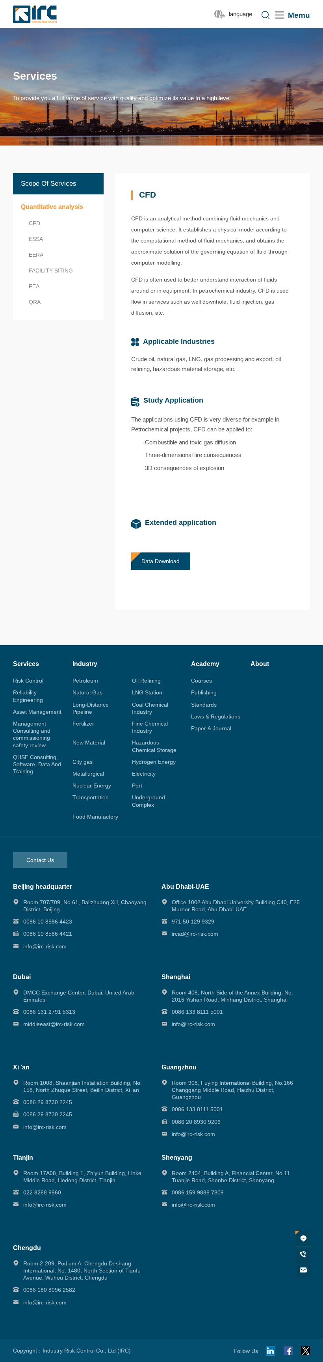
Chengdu (27, 1247)
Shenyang (177, 1157)
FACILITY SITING (51, 270)
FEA (34, 286)
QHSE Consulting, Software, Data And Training (37, 764)
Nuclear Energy (91, 785)
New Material (88, 742)
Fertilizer (83, 723)
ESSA (36, 239)
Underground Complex (148, 801)
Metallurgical (88, 774)
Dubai (22, 977)
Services (26, 663)
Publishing (204, 692)
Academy (205, 663)
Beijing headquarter (42, 886)
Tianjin (23, 1157)
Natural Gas (87, 692)
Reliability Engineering (28, 696)
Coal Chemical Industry (150, 708)
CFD (34, 223)
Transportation (90, 797)
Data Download (160, 561)
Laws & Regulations (215, 716)
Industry (84, 663)
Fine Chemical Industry (150, 727)
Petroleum (85, 680)
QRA (35, 302)
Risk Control (28, 680)
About (260, 663)
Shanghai (176, 977)
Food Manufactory (95, 816)
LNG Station (147, 692)
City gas (82, 762)
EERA (36, 255)
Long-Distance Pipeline (90, 708)
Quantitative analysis (52, 206)
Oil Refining (146, 680)
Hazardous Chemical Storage (154, 746)
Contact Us (40, 860)
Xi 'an (21, 1067)
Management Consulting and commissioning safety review (31, 734)
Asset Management (37, 712)
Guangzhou (179, 1067)
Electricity (144, 774)
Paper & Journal (211, 728)
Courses (201, 680)
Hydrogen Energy (154, 762)
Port (137, 785)
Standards (204, 705)
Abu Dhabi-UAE (185, 886)
